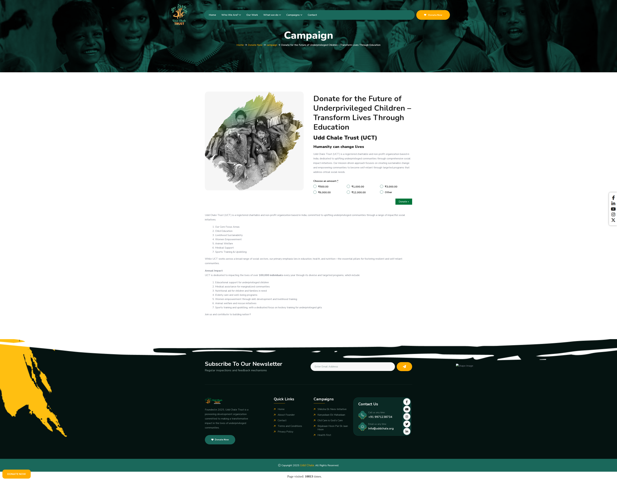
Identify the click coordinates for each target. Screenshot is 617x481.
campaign (272, 45)
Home (212, 15)
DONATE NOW (16, 474)
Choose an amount (325, 181)
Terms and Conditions (290, 426)
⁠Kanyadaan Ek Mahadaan (331, 415)
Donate (404, 201)
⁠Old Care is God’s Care (330, 420)
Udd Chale (307, 465)
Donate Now (435, 15)
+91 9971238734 (380, 417)
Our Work (252, 15)
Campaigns (293, 15)
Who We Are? (229, 15)
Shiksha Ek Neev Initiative (332, 409)
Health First (324, 435)
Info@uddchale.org (381, 428)
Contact (312, 15)
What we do (270, 15)
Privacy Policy (285, 431)
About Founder (286, 415)
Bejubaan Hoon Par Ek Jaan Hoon (332, 427)
